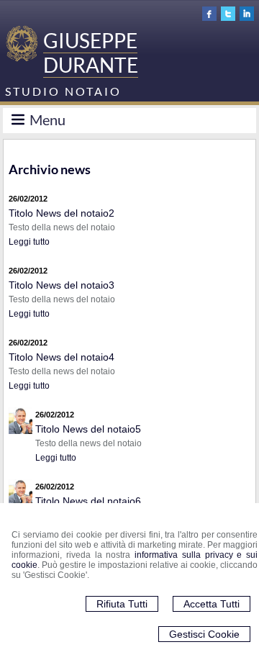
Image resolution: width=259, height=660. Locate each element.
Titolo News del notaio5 (88, 429)
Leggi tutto (29, 242)
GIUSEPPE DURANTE (90, 52)
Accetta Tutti (211, 604)
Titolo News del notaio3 (61, 285)
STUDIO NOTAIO (63, 91)
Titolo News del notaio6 (88, 501)
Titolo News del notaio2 (61, 213)
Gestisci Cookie (204, 634)
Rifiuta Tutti (121, 604)
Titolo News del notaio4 (61, 357)
